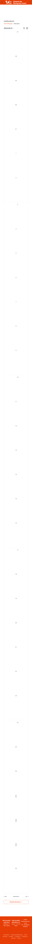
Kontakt (11, 936)
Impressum (6, 934)
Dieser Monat (16, 896)
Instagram (24, 936)
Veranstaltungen (8, 23)
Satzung (5, 936)
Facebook (17, 936)
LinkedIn (13, 938)
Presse (19, 938)
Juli (26, 896)
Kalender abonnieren (15, 902)
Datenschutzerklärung (16, 934)
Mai (6, 896)
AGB (25, 934)
